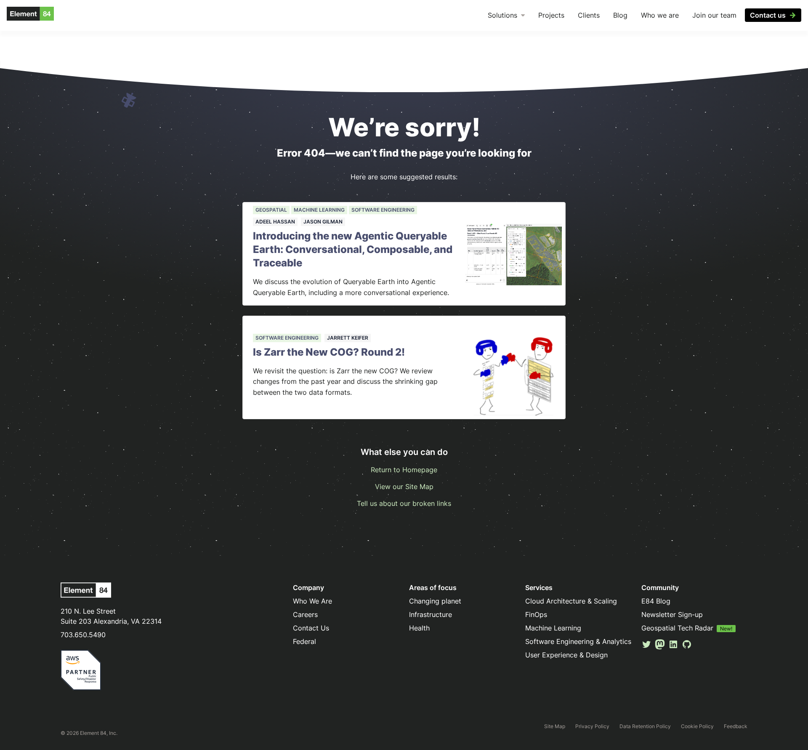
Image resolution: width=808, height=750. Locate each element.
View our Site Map (404, 486)
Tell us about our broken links (404, 503)
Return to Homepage (404, 469)
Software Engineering (383, 210)
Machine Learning (319, 210)
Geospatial (271, 210)
